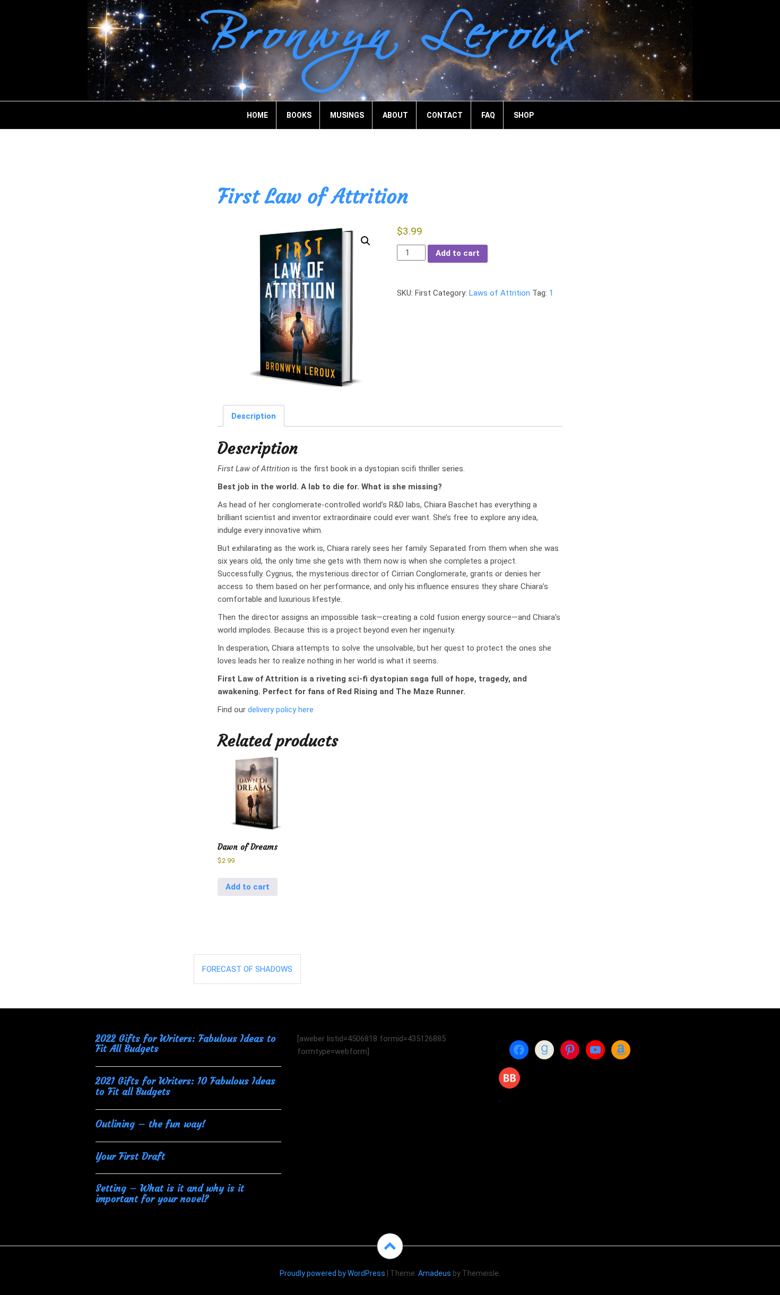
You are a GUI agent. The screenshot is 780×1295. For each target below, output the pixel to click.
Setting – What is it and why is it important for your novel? (170, 1193)
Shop (524, 115)
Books (299, 115)
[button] (365, 241)
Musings (347, 115)
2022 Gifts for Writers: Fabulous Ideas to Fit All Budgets (186, 1043)
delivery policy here (281, 709)
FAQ (488, 115)
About (395, 115)
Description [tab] (253, 416)
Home (257, 115)
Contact (445, 115)
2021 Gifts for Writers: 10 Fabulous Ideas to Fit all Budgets (185, 1086)
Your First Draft (130, 1156)
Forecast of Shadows (247, 969)
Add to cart (458, 253)
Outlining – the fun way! (150, 1124)
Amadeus (434, 1273)
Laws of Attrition (499, 293)
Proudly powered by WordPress (332, 1273)
